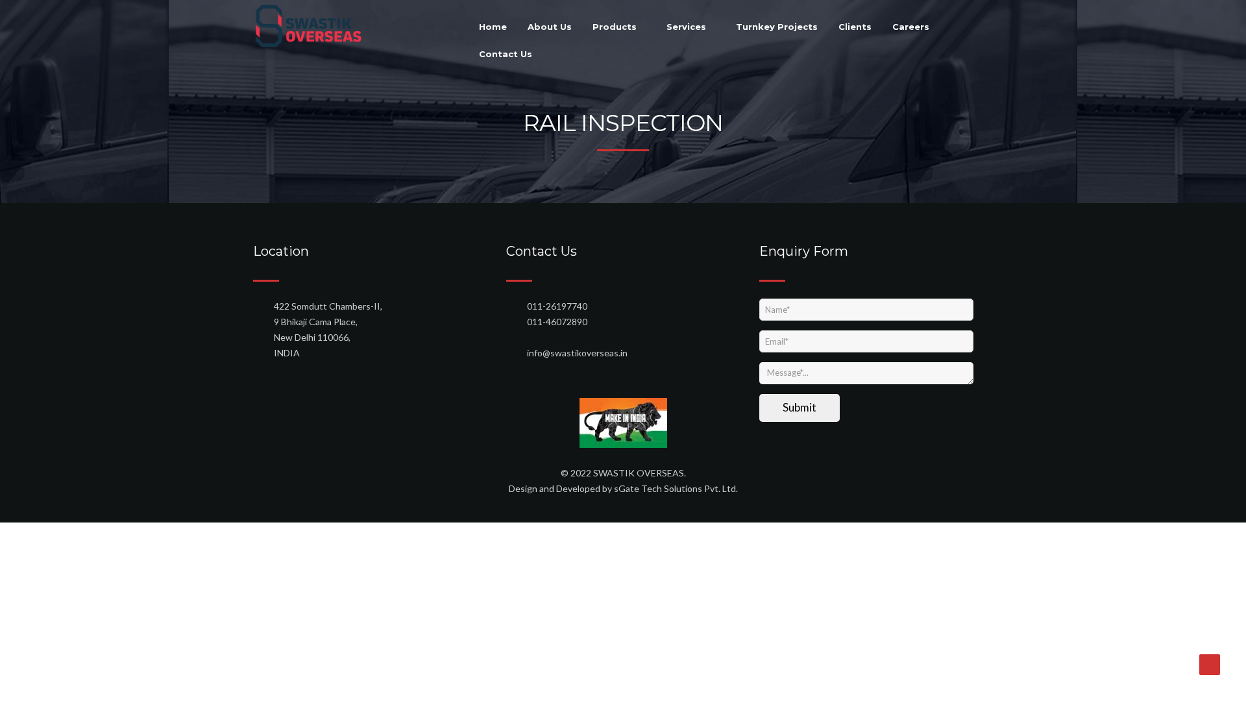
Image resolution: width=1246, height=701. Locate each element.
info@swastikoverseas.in (577, 352)
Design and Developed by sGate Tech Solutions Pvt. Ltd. (623, 488)
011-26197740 (557, 306)
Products (615, 26)
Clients (855, 26)
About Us (550, 26)
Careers (910, 26)
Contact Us (505, 54)
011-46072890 (557, 321)
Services (687, 26)
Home (493, 26)
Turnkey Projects (777, 26)
